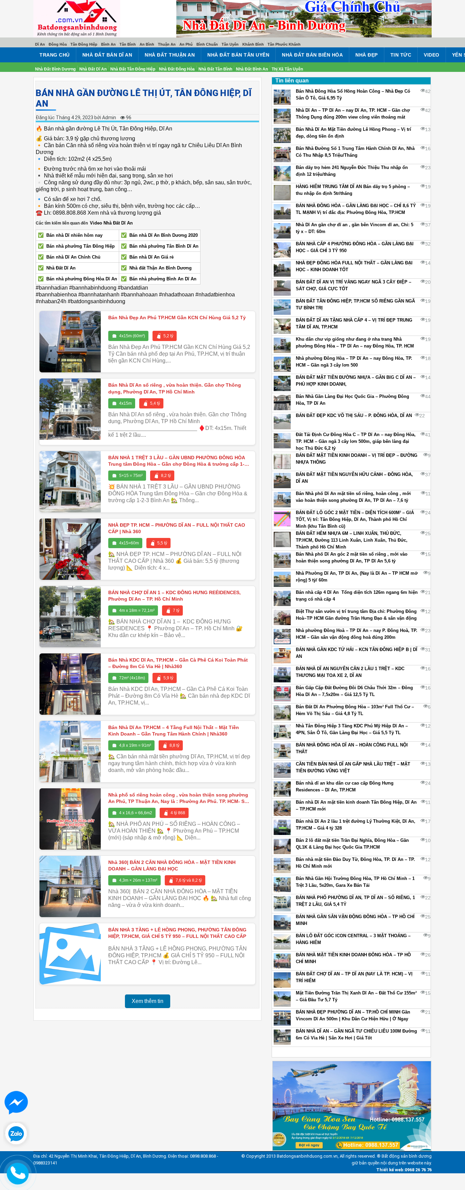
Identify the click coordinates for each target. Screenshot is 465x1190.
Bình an (108, 44)
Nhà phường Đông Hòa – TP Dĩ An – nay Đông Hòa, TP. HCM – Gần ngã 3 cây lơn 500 (354, 362)
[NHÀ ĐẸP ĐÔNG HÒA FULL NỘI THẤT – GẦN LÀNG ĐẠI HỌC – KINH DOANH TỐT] (282, 269)
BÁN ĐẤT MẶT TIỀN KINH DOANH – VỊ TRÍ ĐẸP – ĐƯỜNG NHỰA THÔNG (356, 459)
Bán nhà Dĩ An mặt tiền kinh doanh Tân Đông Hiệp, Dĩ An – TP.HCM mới (356, 806)
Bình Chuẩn (207, 44)
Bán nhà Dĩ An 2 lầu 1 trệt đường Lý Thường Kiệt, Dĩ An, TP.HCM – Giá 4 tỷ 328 (355, 825)
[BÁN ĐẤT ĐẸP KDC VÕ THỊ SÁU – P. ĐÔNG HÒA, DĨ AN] (282, 421)
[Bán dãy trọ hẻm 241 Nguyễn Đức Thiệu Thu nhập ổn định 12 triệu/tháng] (282, 173)
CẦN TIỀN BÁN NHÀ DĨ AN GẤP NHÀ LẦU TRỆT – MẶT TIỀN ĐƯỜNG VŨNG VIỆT (353, 767)
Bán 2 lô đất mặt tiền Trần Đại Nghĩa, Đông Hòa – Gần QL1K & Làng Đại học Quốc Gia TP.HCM (352, 844)
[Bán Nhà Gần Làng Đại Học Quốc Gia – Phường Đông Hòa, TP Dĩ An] (282, 402)
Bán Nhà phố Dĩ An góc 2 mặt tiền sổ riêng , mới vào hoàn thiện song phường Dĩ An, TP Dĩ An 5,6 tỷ (351, 557)
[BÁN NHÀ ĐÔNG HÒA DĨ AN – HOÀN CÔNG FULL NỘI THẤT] (282, 751)
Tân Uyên (230, 44)
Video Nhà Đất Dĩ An (111, 223)
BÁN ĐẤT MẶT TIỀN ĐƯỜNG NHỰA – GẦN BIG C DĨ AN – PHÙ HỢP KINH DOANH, (356, 381)
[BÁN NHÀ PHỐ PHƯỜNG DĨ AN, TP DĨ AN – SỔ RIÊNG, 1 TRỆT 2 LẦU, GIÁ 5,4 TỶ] (282, 903)
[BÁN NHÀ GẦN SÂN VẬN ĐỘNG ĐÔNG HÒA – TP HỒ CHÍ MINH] (282, 922)
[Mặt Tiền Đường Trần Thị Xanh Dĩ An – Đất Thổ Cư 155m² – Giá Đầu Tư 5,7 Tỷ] (282, 999)
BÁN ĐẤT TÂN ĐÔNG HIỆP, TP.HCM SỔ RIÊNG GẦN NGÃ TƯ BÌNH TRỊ (355, 304)
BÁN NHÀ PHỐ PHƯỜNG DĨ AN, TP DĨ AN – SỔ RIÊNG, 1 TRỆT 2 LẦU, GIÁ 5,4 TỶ (355, 901)
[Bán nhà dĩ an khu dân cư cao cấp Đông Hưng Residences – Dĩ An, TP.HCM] (282, 789)
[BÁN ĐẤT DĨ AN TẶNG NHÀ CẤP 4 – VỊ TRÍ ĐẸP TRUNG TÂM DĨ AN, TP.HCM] (282, 326)
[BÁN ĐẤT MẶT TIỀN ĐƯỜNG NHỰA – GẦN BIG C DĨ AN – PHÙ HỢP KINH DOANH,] (282, 383)
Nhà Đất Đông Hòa (177, 69)
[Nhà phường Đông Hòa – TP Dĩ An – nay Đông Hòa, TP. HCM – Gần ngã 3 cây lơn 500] (282, 364)
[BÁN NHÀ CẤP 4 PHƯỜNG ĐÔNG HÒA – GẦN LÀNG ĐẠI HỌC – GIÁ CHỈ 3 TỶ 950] (282, 250)
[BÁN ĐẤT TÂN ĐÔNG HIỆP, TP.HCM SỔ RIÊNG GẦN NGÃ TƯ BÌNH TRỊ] (282, 307)
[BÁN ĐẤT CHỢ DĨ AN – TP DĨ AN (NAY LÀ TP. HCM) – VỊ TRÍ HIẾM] (282, 980)
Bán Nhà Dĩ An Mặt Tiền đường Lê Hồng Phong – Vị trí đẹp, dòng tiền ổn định (353, 133)
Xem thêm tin (147, 1001)
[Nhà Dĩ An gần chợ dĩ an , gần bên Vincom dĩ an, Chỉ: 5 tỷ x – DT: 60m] (282, 230)
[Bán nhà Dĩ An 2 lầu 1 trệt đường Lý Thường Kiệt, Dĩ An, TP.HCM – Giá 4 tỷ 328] (282, 827)
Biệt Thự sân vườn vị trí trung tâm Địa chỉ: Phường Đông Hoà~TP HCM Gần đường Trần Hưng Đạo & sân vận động (356, 615)
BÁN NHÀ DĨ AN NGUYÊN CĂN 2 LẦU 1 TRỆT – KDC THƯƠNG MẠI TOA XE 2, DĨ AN (350, 672)
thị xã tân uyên (287, 69)
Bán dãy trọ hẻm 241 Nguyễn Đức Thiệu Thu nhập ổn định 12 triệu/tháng (352, 171)
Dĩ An (40, 44)
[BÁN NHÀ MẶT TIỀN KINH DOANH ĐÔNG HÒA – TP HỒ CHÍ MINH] (282, 961)
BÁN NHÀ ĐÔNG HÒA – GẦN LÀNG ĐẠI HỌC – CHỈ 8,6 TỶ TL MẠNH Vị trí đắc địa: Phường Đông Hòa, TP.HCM (356, 209)
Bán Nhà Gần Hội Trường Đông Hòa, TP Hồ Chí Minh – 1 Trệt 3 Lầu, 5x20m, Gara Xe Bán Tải (355, 882)
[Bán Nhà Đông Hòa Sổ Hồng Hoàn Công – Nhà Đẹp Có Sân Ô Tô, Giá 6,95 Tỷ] (282, 97)
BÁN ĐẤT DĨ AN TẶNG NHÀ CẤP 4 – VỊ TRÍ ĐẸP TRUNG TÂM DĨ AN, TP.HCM (354, 323)
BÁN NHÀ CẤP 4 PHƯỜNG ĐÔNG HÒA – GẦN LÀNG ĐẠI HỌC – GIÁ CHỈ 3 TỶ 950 (355, 247)
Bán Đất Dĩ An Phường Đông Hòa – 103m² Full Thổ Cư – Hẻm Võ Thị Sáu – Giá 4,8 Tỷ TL (355, 710)
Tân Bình (127, 44)
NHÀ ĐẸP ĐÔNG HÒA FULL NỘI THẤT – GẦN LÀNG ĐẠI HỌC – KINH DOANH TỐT (354, 266)
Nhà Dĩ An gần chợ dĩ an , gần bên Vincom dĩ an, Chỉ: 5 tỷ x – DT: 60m (354, 228)
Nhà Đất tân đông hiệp (132, 69)
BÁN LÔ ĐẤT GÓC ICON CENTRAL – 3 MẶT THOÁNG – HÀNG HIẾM (353, 939)
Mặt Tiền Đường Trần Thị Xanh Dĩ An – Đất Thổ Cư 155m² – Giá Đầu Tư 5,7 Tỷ (356, 996)
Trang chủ (54, 55)
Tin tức (401, 55)
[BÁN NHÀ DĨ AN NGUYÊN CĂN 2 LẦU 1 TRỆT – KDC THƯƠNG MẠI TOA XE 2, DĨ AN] (282, 674)
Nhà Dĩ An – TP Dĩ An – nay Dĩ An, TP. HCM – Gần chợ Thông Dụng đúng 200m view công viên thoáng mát (353, 114)
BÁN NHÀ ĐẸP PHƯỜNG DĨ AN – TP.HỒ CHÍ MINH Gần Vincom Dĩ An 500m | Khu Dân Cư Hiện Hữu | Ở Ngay (353, 1015)
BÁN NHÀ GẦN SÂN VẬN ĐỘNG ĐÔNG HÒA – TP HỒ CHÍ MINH (355, 920)
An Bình (147, 44)
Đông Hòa (58, 44)
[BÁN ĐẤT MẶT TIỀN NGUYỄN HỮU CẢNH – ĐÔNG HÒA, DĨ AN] (282, 480)
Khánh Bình (253, 44)
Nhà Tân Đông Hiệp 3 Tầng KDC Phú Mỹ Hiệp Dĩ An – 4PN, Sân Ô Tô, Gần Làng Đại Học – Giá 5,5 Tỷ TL (352, 729)
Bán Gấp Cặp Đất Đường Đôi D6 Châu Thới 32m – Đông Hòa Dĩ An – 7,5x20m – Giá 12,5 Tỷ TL (354, 691)
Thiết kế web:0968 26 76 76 (404, 1182)
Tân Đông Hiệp (83, 44)
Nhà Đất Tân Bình (215, 69)
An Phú (186, 44)
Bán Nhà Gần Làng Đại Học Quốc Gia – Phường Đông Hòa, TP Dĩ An (352, 400)
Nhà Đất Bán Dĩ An (107, 55)
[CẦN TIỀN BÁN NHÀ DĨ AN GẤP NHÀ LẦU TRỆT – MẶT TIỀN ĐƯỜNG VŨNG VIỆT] (282, 770)
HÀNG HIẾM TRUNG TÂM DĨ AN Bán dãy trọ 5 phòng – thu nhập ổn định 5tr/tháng (353, 190)
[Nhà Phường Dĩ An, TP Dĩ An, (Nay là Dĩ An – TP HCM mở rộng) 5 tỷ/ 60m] (282, 579)
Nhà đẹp (366, 55)
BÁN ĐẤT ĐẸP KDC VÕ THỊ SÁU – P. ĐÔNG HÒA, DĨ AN (354, 415)
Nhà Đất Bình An (252, 69)
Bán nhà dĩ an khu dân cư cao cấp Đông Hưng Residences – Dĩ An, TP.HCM (345, 786)
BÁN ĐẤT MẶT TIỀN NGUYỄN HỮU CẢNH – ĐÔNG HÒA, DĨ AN (354, 478)
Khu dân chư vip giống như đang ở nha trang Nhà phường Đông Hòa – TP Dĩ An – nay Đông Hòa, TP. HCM (355, 343)
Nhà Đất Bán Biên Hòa (312, 55)
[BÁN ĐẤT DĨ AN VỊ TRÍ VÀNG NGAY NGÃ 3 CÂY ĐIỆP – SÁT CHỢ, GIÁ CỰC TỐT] (282, 288)
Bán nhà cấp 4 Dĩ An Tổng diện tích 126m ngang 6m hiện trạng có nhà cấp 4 (357, 596)
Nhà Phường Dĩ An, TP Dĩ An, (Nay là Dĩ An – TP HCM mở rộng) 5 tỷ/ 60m (357, 577)
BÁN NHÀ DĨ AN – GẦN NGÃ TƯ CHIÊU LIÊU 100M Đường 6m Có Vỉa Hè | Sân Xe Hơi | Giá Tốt (356, 1034)
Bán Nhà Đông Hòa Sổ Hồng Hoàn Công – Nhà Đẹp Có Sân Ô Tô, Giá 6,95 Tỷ (353, 95)
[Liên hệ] (18, 1171)
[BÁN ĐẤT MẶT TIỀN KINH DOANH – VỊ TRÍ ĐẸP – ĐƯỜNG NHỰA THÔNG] (282, 461)
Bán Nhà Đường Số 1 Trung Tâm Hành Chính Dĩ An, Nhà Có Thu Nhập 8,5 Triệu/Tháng (355, 152)
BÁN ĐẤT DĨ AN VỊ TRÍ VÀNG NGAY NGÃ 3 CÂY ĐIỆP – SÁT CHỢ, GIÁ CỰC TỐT (353, 285)
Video (431, 55)
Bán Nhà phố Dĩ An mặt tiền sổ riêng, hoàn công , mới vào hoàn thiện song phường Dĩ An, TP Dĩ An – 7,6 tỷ (353, 497)
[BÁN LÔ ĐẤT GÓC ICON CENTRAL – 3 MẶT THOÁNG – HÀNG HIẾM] (282, 941)
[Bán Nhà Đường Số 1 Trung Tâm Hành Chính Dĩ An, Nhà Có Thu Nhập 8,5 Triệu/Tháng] (282, 154)
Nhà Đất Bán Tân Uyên (238, 55)
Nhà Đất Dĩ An (93, 69)
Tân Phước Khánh (284, 44)
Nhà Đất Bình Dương (55, 69)
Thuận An (167, 44)
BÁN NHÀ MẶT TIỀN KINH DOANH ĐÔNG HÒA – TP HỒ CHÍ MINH (353, 958)
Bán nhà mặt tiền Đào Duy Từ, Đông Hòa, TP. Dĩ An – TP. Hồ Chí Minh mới (355, 863)
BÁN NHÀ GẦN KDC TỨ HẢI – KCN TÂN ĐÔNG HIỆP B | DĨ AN (356, 653)
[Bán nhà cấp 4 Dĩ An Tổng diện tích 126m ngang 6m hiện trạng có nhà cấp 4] (282, 598)
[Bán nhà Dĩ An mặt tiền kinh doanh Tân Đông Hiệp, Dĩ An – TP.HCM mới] (282, 808)
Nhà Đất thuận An (170, 55)
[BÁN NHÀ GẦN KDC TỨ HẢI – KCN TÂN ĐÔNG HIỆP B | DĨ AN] (282, 655)
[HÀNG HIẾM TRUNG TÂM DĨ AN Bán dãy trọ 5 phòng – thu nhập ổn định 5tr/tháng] (282, 192)
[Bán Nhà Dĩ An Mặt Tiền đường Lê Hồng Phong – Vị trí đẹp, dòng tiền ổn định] (282, 135)
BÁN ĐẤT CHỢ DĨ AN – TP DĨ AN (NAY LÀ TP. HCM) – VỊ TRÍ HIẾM (354, 977)
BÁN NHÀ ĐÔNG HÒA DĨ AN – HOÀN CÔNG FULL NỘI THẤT (352, 748)
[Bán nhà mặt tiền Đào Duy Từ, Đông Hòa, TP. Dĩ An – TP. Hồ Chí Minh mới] (282, 865)
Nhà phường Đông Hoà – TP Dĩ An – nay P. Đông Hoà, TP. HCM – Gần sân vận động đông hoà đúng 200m (356, 634)
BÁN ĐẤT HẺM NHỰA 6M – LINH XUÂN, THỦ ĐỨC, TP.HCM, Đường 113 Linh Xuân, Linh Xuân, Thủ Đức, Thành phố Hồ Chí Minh (351, 540)
